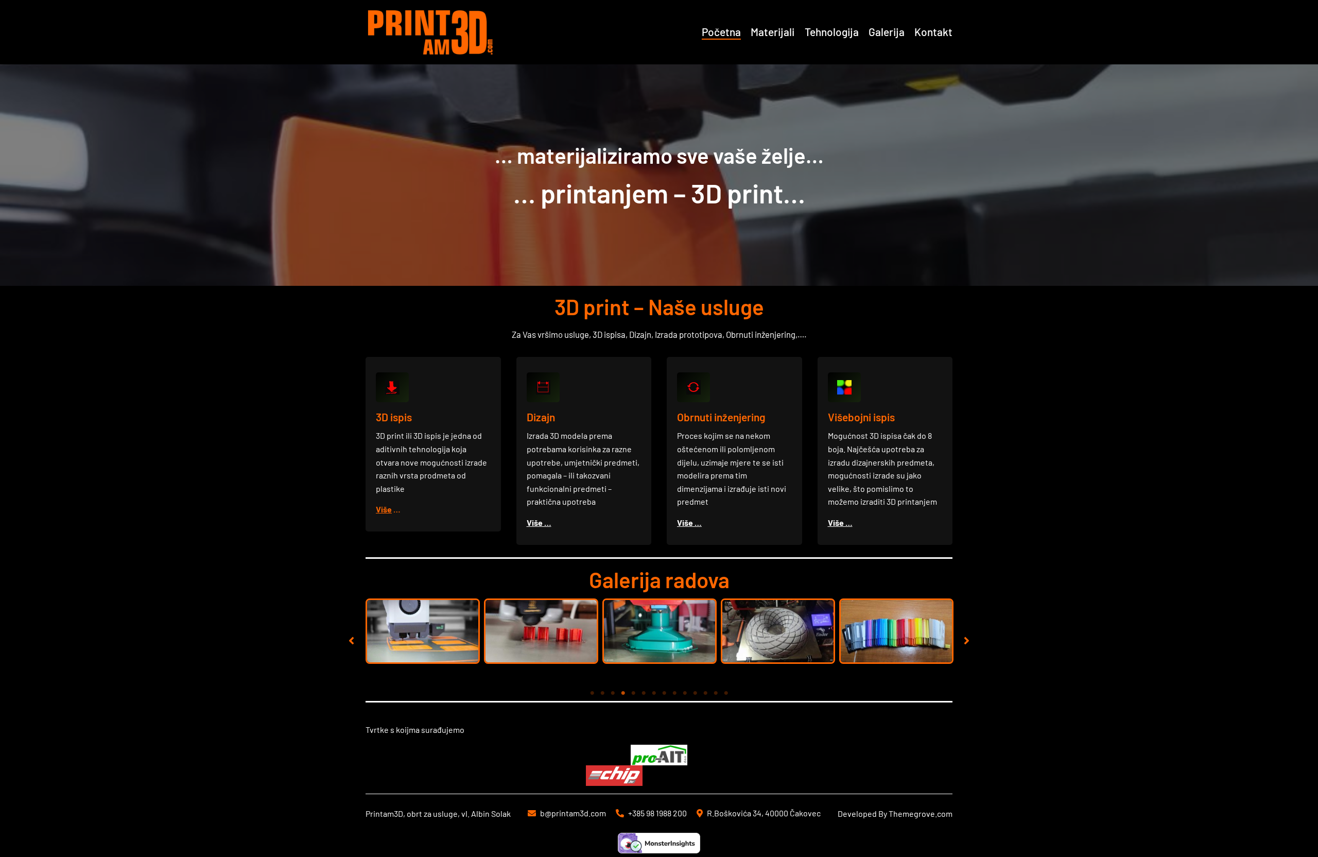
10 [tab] (685, 693)
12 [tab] (705, 693)
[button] (351, 640)
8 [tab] (664, 693)
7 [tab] (654, 693)
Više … (539, 522)
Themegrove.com (920, 813)
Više (384, 509)
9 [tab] (674, 693)
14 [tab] (726, 693)
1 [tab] (592, 693)
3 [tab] (613, 693)
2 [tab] (602, 693)
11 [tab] (695, 693)
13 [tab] (715, 693)
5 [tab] (633, 693)
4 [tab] (623, 693)
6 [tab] (643, 693)
